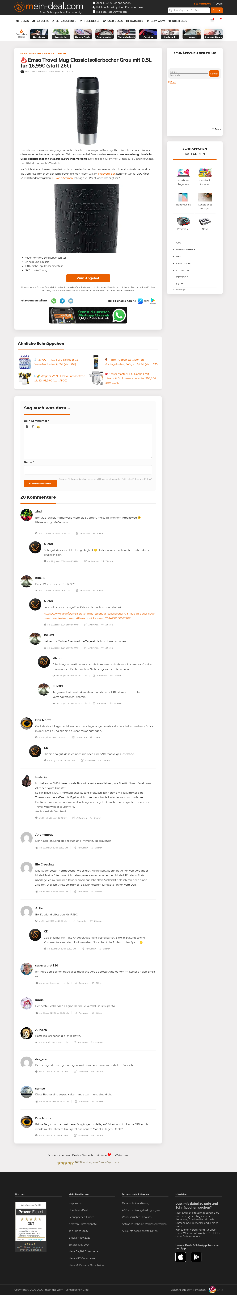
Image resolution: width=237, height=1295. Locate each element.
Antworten (84, 533)
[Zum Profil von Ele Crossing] (26, 867)
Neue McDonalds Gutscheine (86, 1265)
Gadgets (43, 21)
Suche (216, 10)
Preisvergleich (107, 173)
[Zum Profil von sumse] (26, 1091)
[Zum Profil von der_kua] (26, 1062)
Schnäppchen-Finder (81, 1217)
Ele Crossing (44, 864)
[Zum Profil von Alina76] (26, 1033)
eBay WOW (157, 21)
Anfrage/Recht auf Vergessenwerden (144, 1224)
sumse (40, 1088)
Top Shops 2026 (78, 1231)
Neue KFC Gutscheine (82, 1258)
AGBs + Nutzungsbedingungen (141, 1210)
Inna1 (39, 1000)
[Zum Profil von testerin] (26, 780)
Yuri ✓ (28, 71)
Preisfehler (196, 1223)
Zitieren (100, 533)
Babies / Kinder (183, 263)
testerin (41, 777)
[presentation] (27, 426)
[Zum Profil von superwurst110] (26, 968)
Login (219, 3)
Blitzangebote (66, 21)
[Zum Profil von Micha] (35, 547)
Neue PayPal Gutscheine (83, 1251)
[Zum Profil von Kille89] (26, 581)
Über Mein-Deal (78, 1210)
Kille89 (40, 578)
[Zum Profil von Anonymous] (26, 837)
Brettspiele (182, 277)
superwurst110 (46, 965)
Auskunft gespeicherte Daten (140, 1231)
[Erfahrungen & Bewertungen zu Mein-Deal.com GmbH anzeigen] (30, 1226)
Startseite (28, 53)
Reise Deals (91, 21)
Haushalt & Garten (52, 53)
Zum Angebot (88, 278)
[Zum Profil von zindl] (26, 514)
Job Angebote (191, 1236)
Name (29, 462)
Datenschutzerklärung (135, 1203)
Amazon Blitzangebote (83, 1224)
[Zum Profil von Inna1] (26, 1003)
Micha (48, 544)
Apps (178, 256)
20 (71, 71)
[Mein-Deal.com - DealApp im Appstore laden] (183, 1257)
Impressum (76, 1203)
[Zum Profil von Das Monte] (26, 723)
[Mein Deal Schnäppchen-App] (198, 1257)
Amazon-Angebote (185, 249)
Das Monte (43, 720)
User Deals (115, 21)
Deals (25, 21)
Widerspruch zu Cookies (136, 1217)
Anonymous (44, 834)
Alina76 (41, 1030)
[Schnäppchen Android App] (153, 300)
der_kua (41, 1059)
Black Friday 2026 (79, 1237)
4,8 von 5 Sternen (62, 178)
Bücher (179, 284)
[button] (27, 427)
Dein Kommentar (36, 420)
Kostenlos (179, 21)
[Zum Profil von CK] (35, 751)
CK (46, 748)
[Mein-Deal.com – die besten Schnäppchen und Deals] (48, 7)
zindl (39, 511)
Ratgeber (136, 21)
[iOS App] (140, 300)
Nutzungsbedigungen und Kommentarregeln (94, 479)
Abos (178, 243)
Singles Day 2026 (79, 1244)
